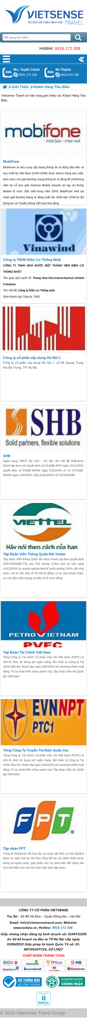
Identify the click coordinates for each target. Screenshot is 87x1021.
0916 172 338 (67, 48)
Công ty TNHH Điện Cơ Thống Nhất (32, 260)
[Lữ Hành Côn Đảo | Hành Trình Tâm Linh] (5, 87)
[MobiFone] (43, 133)
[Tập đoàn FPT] (43, 820)
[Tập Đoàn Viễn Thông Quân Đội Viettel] (43, 526)
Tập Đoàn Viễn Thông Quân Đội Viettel (34, 554)
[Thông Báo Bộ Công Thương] (21, 989)
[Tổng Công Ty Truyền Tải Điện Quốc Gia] (43, 722)
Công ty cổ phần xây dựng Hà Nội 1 (32, 358)
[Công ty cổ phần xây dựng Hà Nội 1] (43, 330)
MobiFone (11, 161)
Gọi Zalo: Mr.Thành (49, 72)
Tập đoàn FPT (14, 848)
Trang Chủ (43, 15)
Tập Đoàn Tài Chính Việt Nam (27, 652)
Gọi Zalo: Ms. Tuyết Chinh (7, 72)
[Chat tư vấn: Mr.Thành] (57, 74)
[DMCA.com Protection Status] (43, 1004)
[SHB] (43, 428)
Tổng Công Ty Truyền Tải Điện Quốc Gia (35, 750)
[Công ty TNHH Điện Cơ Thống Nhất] (43, 232)
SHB (6, 456)
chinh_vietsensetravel (15, 74)
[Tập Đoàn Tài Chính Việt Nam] (43, 624)
